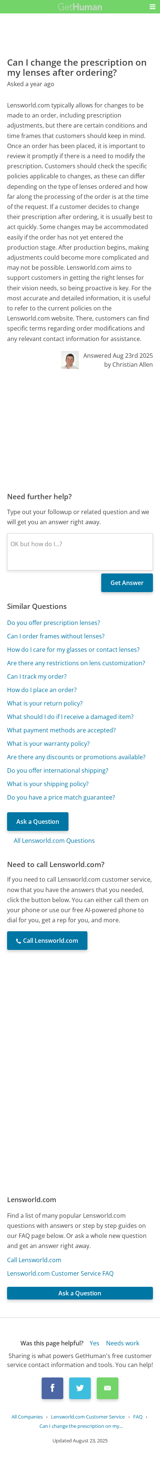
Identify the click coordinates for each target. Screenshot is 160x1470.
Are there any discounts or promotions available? (76, 757)
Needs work (122, 1343)
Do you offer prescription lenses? (53, 623)
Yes (94, 1343)
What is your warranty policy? (48, 743)
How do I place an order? (42, 690)
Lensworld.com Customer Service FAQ (60, 1273)
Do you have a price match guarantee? (61, 797)
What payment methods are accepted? (61, 730)
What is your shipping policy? (48, 784)
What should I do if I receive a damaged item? (70, 717)
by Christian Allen (128, 364)
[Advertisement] (80, 430)
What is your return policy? (45, 703)
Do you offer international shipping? (57, 770)
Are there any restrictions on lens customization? (76, 663)
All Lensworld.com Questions (54, 840)
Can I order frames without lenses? (56, 636)
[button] (152, 6)
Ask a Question (37, 821)
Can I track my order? (37, 676)
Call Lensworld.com (34, 1260)
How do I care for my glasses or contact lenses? (73, 649)
